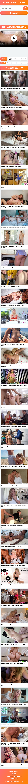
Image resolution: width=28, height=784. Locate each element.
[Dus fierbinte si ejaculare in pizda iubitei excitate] (14, 79)
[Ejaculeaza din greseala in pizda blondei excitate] (14, 635)
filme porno (14, 771)
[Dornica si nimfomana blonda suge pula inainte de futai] (14, 496)
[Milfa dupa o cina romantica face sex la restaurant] (14, 596)
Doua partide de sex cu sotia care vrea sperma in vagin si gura (13, 127)
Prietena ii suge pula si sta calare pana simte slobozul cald (12, 207)
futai (14, 62)
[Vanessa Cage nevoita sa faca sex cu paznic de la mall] (14, 437)
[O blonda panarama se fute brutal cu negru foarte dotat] (14, 755)
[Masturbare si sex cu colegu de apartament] (14, 98)
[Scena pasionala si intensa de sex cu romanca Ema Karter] (14, 576)
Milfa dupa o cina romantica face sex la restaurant (13, 605)
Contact (14, 779)
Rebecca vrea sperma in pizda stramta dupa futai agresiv (13, 406)
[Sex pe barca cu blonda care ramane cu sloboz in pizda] (14, 335)
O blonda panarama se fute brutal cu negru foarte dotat (13, 764)
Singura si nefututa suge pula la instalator (11, 267)
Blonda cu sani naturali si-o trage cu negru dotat (13, 227)
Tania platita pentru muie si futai (9, 325)
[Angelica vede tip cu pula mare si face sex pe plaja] (14, 457)
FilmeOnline (14, 2)
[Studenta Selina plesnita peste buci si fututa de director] (14, 654)
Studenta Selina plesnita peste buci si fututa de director (13, 664)
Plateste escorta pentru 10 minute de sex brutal (13, 147)
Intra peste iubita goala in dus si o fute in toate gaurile (12, 247)
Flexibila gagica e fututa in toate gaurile (11, 166)
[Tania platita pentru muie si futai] (14, 316)
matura (24, 62)
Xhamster (23, 58)
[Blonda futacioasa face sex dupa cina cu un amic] (14, 417)
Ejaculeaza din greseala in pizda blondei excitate (13, 644)
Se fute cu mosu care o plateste (9, 724)
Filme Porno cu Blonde (12, 59)
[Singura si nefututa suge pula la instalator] (14, 258)
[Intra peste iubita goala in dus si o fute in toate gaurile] (14, 237)
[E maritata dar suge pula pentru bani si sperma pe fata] (14, 675)
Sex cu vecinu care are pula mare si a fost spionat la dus (13, 186)
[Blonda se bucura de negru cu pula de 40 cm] (14, 296)
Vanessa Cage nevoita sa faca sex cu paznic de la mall (13, 446)
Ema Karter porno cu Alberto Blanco (10, 485)
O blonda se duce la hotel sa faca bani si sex (12, 624)
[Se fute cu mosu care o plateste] (14, 715)
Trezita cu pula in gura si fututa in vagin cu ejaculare (12, 365)
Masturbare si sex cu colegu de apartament (12, 107)
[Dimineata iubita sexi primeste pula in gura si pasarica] (14, 516)
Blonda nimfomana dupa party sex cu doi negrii (13, 565)
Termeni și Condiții (14, 776)
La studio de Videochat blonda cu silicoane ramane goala (14, 386)
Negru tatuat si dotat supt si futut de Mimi (11, 546)
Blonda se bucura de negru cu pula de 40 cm (12, 305)
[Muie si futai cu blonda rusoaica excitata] (14, 277)
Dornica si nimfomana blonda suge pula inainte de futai (13, 505)
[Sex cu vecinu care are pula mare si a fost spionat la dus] (14, 177)
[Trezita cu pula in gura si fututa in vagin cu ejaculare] (14, 356)
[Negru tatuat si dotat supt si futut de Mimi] (14, 537)
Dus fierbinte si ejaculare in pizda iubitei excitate (13, 88)
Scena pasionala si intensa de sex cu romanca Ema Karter (14, 585)
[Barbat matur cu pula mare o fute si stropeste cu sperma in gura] (14, 734)
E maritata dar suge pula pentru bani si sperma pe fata (13, 684)
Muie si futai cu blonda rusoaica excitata (11, 286)
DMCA (14, 774)
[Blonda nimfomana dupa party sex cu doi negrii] (14, 556)
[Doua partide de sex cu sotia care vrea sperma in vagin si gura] (14, 117)
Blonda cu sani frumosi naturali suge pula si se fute (14, 704)
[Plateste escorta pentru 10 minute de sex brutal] (14, 138)
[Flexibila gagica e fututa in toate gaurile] (14, 157)
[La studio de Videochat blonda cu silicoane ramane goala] (14, 376)
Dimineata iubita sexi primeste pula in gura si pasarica (12, 526)
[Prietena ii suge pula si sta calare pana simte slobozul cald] (14, 197)
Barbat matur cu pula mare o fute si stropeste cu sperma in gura (13, 744)
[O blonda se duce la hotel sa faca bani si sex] (14, 615)
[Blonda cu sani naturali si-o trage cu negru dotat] (14, 218)
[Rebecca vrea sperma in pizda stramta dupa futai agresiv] (14, 397)
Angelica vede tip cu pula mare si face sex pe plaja (13, 466)
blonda (8, 62)
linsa (19, 62)
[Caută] (25, 8)
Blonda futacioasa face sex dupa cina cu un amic (13, 426)
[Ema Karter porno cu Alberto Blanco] (14, 476)
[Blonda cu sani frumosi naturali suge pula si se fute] (14, 695)
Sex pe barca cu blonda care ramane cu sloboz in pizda (13, 345)
